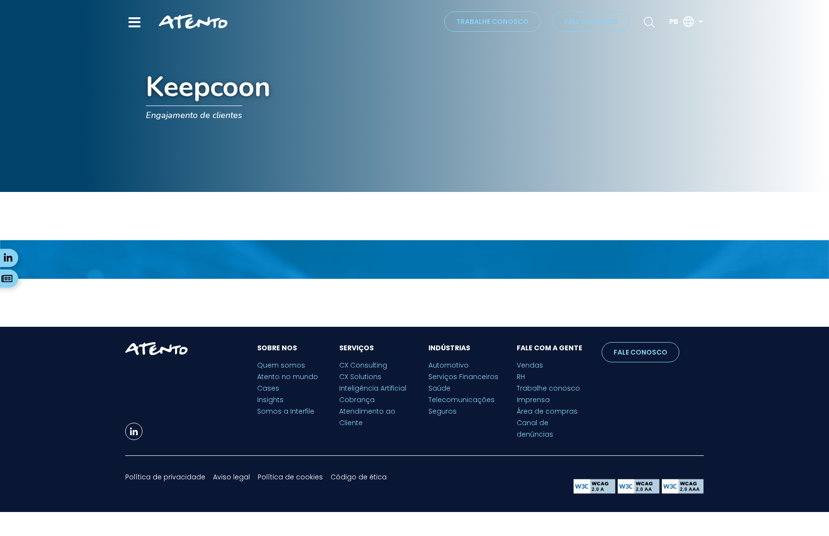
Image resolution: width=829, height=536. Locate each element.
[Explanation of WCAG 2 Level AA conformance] (639, 491)
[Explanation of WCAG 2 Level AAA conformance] (683, 491)
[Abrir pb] (700, 22)
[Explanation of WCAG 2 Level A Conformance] (595, 491)
